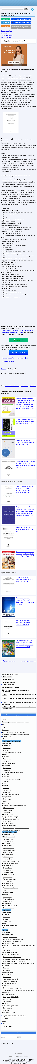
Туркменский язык (9, 903)
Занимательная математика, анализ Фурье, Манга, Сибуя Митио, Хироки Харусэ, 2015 (25, 554)
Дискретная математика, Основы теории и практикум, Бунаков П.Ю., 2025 (25, 442)
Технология (6, 765)
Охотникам (6, 950)
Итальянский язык (9, 843)
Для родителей (8, 823)
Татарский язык (8, 854)
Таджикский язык (8, 908)
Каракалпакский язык (10, 905)
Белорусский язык (9, 850)
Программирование (9, 983)
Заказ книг (6, 968)
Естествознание (8, 814)
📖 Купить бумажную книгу (21, 19)
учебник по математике (12, 386)
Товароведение (8, 928)
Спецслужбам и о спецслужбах (13, 988)
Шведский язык (8, 883)
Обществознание (8, 808)
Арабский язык (7, 865)
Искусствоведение (9, 763)
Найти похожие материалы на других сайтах (21, 27)
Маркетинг (6, 914)
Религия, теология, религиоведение (14, 805)
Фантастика (6, 992)
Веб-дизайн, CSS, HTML (10, 997)
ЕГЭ (3, 727)
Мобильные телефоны (10, 952)
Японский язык (8, 885)
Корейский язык (8, 859)
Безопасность (7, 1008)
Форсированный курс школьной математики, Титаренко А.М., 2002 (23, 623)
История (5, 785)
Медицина (6, 986)
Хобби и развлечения (10, 937)
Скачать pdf (18, 340)
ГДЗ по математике (8, 682)
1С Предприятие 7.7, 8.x (10, 994)
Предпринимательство (10, 925)
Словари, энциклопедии (10, 1006)
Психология (7, 790)
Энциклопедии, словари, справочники (14, 1016)
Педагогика (6, 770)
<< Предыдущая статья (8, 661)
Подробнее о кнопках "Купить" (14, 41)
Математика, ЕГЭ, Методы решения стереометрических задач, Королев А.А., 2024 (25, 421)
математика (24, 386)
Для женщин (7, 974)
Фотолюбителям (8, 934)
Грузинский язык (8, 899)
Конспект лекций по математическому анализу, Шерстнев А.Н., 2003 (24, 579)
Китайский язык (8, 892)
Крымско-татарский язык (11, 861)
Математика (7, 743)
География (6, 812)
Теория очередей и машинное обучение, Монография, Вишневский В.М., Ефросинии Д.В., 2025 (25, 464)
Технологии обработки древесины (14, 961)
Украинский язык (8, 848)
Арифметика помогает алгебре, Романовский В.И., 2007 (25, 529)
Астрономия (7, 797)
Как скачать (4, 33)
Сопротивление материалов (12, 830)
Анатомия (6, 774)
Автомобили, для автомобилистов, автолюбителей (19, 945)
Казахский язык (8, 870)
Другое (4, 1021)
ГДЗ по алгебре (7, 677)
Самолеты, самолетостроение (12, 948)
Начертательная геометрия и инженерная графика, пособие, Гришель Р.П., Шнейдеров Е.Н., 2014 (25, 489)
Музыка (5, 801)
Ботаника (6, 777)
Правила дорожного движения (13, 772)
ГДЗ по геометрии (8, 679)
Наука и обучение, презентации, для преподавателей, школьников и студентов (15, 733)
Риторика (6, 781)
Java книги (6, 970)
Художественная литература (12, 779)
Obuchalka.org (10, 1059)
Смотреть (5, 26)
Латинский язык (8, 845)
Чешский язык (7, 881)
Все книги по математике (10, 674)
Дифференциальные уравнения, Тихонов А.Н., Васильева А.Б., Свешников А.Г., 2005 (25, 601)
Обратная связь (7, 1026)
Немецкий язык (8, 841)
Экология (6, 803)
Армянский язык (8, 852)
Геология (6, 966)
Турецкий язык (7, 868)
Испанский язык (8, 839)
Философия (6, 792)
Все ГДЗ (4, 724)
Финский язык (7, 894)
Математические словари (11, 687)
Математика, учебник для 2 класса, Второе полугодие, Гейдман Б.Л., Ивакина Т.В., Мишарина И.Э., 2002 (25, 644)
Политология (7, 759)
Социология (7, 768)
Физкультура (7, 799)
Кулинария (6, 1010)
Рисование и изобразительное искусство (16, 828)
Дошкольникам (8, 739)
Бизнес (5, 923)
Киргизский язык (8, 901)
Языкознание (7, 897)
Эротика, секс (7, 1003)
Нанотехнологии (8, 943)
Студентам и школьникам (11, 819)
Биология (6, 757)
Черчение (6, 788)
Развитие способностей (10, 979)
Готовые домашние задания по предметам (15, 722)
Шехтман (33, 386)
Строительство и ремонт (11, 954)
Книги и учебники (7, 736)
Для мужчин (7, 999)
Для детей (6, 761)
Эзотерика (6, 932)
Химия (5, 754)
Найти (4, 1023)
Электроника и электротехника (13, 939)
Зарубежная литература (11, 817)
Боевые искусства (9, 1012)
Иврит (5, 890)
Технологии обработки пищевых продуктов (17, 959)
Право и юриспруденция (11, 794)
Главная (4, 719)
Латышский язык (8, 874)
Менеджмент (7, 912)
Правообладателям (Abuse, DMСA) (7, 36)
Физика (5, 750)
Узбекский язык (8, 857)
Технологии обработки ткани (12, 957)
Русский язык (7, 745)
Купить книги (18, 353)
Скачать (5, 19)
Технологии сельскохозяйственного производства (19, 963)
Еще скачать (6, 22)
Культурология (7, 821)
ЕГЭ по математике (8, 685)
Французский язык (9, 837)
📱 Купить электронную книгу (21, 22)
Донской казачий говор (10, 888)
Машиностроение (8, 972)
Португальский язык (9, 879)
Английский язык (8, 834)
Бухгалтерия (7, 921)
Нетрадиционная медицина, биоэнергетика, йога (18, 990)
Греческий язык (8, 872)
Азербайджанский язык (10, 863)
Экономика (6, 917)
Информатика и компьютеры (12, 752)
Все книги (5, 1018)
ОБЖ (4, 783)
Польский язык (7, 877)
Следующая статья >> (28, 661)
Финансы (6, 919)
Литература (6, 748)
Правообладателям (8, 361)
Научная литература (9, 825)
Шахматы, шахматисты (10, 981)
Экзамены (5, 730)
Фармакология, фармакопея (12, 941)
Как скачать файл (8, 358)
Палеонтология (8, 810)
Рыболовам (7, 1001)
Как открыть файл (6, 31)
